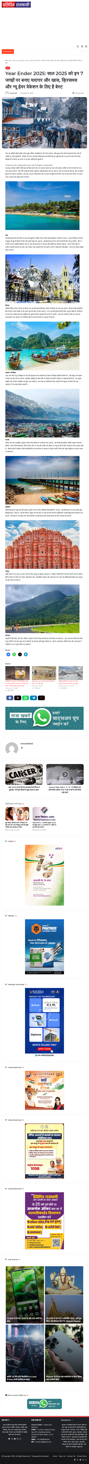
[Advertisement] (44, 26)
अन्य (14, 60)
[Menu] (86, 46)
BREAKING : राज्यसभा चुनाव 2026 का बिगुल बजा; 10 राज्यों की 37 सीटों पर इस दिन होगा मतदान (44, 825)
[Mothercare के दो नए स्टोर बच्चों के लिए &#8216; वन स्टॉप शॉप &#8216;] (44, 673)
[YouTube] (14, 1438)
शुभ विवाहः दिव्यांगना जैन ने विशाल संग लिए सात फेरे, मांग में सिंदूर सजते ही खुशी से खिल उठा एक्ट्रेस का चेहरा (16, 825)
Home (9, 60)
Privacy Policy (82, 1456)
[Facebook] (9, 1438)
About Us (62, 1456)
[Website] (22, 747)
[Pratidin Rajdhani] (16, 5)
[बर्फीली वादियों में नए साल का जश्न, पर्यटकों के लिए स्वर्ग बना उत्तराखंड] (71, 673)
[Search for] (82, 46)
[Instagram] (17, 1438)
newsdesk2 (13, 93)
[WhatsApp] (20, 1438)
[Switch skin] (78, 46)
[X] (12, 1438)
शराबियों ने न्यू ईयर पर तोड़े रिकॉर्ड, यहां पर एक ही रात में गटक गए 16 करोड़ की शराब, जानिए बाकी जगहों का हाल (16, 683)
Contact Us (71, 1456)
